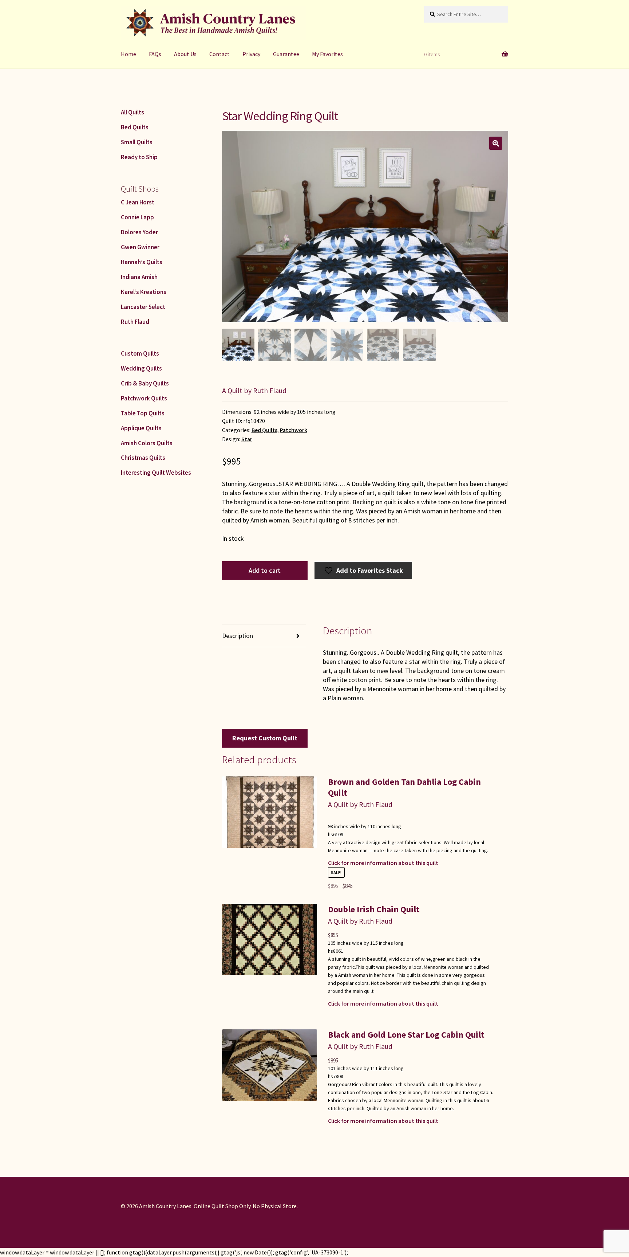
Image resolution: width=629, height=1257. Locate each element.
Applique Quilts (141, 428)
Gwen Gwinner (140, 247)
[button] (495, 143)
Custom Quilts (140, 353)
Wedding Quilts (141, 368)
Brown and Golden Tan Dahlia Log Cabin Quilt (404, 787)
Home (128, 54)
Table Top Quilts (143, 413)
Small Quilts (137, 142)
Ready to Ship (139, 157)
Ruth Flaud (135, 322)
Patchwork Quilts (144, 398)
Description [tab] (237, 635)
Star (246, 439)
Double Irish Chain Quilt (374, 909)
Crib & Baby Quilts (145, 383)
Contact (219, 54)
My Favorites (327, 54)
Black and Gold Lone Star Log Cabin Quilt (406, 1034)
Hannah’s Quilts (141, 262)
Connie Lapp (137, 217)
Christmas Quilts (143, 458)
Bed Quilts (264, 430)
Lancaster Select (143, 307)
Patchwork (293, 430)
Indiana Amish (139, 277)
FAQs (155, 54)
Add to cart (265, 570)
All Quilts (132, 112)
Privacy (251, 54)
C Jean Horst (137, 202)
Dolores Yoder (139, 232)
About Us (185, 54)
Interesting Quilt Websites (156, 473)
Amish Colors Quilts (147, 443)
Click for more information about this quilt (383, 862)
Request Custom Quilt (264, 738)
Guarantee (286, 54)
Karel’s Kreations (143, 292)
